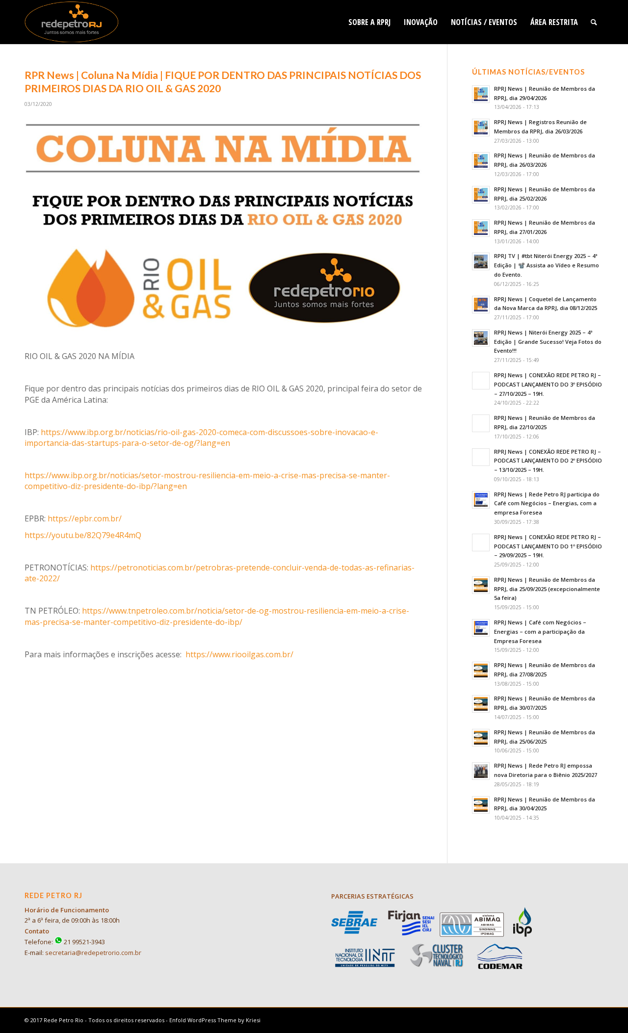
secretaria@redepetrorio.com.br (93, 952)
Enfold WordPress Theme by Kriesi (215, 1020)
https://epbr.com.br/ (85, 518)
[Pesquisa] (593, 22)
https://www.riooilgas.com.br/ (239, 654)
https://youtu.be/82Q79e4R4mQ (83, 535)
